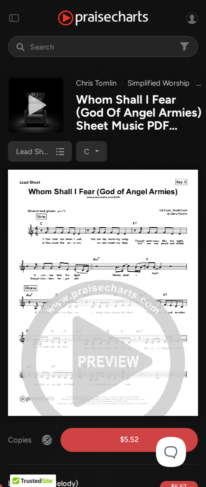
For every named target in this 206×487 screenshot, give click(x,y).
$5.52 (129, 439)
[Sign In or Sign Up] (192, 18)
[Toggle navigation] (14, 18)
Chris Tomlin (96, 83)
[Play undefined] (36, 105)
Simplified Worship (159, 83)
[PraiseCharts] (103, 18)
